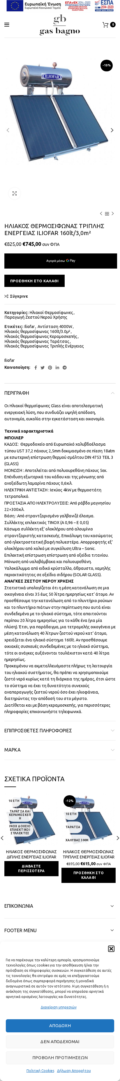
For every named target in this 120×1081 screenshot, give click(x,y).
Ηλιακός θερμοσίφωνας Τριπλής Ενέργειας (44, 346)
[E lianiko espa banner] (60, 5)
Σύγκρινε (19, 296)
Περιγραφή (16, 393)
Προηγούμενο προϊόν (101, 214)
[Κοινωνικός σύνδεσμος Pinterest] (50, 367)
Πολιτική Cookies (40, 1071)
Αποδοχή (60, 1025)
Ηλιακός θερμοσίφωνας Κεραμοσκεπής (41, 336)
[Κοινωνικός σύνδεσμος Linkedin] (57, 367)
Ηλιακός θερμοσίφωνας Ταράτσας (37, 341)
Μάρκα (12, 749)
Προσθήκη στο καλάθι (34, 281)
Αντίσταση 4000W (55, 326)
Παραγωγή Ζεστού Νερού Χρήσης (36, 317)
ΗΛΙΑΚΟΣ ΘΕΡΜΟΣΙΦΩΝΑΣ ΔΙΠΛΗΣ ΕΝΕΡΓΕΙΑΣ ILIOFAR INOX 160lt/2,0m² (31, 857)
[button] (111, 949)
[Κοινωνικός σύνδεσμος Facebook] (36, 367)
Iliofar (29, 326)
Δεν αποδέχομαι (59, 1041)
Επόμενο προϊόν (113, 214)
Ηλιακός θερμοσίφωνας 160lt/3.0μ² (37, 331)
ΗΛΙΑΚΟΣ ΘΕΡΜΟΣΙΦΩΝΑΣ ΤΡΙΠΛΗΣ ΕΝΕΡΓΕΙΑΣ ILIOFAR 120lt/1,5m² (88, 857)
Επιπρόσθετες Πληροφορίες (38, 730)
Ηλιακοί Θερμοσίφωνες (51, 312)
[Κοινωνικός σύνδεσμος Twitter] (42, 367)
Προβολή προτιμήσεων (60, 1057)
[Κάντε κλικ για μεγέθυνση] (14, 193)
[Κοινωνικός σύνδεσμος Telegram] (64, 367)
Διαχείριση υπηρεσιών (59, 1007)
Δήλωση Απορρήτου (74, 1071)
